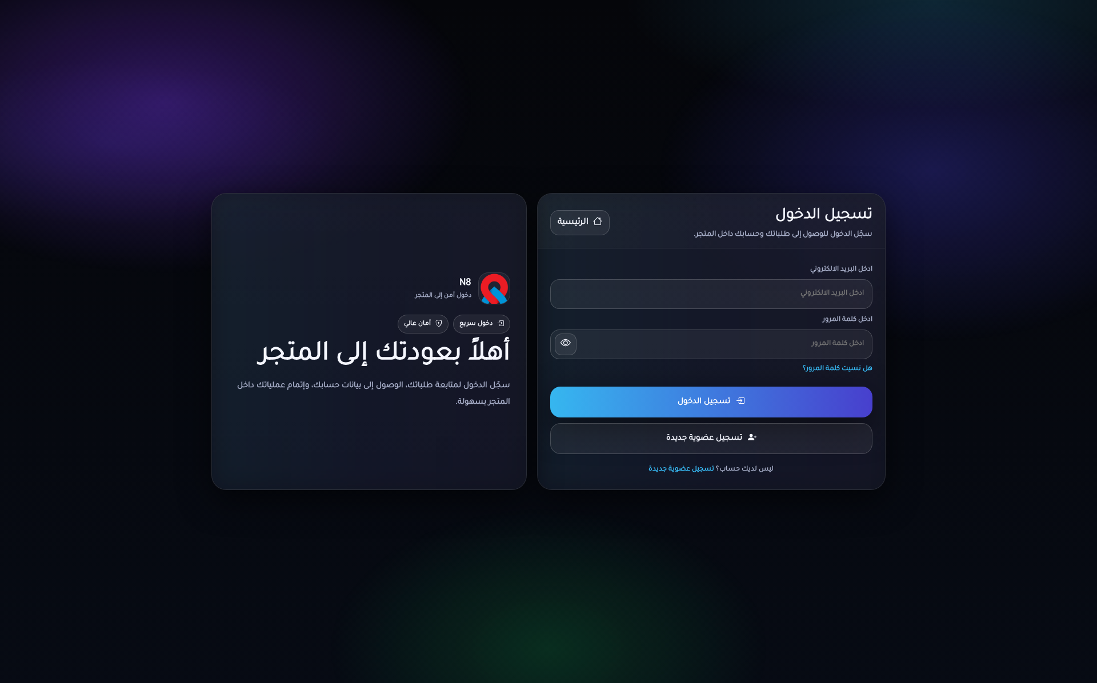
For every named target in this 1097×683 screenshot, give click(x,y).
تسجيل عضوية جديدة (704, 438)
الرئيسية (573, 222)
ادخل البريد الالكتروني (841, 270)
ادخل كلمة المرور (847, 320)
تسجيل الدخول (704, 401)
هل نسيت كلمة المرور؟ (837, 369)
